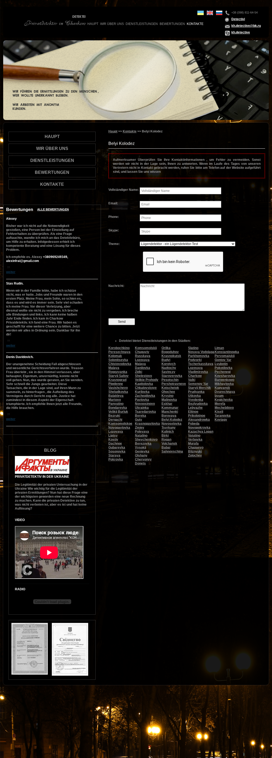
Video (20, 520)
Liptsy (113, 435)
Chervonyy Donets (143, 461)
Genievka (142, 451)
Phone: (113, 217)
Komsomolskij (146, 348)
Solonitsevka (118, 360)
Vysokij (140, 447)
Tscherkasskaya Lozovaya (200, 366)
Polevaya (142, 431)
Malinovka (169, 400)
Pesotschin (170, 380)
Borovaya (169, 415)
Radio (20, 589)
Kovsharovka (225, 376)
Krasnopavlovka (147, 423)
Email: (113, 203)
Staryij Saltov (118, 376)
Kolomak (115, 356)
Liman (219, 348)
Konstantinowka (227, 352)
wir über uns (112, 24)
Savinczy (168, 372)
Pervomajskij (225, 356)
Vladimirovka (198, 372)
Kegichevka (224, 400)
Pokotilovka (223, 368)
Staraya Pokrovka (115, 457)
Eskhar (167, 404)
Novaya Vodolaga (201, 352)
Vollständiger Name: (123, 190)
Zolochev (195, 455)
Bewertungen (172, 24)
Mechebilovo (224, 408)
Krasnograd (117, 380)
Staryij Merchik (199, 388)
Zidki (138, 372)
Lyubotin (221, 364)
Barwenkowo (224, 380)
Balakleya (116, 396)
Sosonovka (116, 451)
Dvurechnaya (225, 392)
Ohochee (168, 392)
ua (200, 13)
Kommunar (170, 408)
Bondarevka (117, 408)
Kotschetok (170, 388)
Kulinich (168, 431)
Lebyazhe (195, 408)
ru (219, 13)
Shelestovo (143, 376)
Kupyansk (222, 388)
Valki (191, 380)
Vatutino (194, 435)
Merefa (220, 404)
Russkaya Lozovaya (142, 358)
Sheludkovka (118, 392)
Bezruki (114, 415)
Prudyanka (196, 392)
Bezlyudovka (198, 404)
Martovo (114, 400)
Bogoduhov (170, 352)
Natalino (141, 435)
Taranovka (223, 415)
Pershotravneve (174, 384)
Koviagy (221, 419)
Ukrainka (142, 408)
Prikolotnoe (196, 415)
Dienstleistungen (142, 24)
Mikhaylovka (224, 384)
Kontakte (195, 24)
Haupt (92, 24)
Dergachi (115, 419)
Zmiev (139, 427)
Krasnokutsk (171, 356)
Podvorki (195, 360)
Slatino (193, 348)
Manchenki (170, 412)
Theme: (114, 244)
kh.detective (240, 32)
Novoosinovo (145, 404)
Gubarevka (116, 447)
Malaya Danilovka (142, 366)
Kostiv (113, 439)
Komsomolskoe (120, 423)
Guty (138, 419)
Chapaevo (195, 447)
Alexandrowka (199, 419)
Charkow (195, 376)
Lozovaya (115, 431)
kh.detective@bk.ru (246, 26)
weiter (10, 272)
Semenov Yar (198, 384)
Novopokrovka (199, 427)
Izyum (219, 396)
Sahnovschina (172, 451)
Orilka (166, 348)
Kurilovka (142, 392)
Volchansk (169, 443)
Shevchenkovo (146, 439)
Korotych (169, 364)
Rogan (166, 439)
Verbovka (195, 439)
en (210, 13)
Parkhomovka (198, 356)
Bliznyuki (195, 451)
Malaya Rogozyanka (117, 370)
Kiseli (219, 412)
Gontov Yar (223, 360)
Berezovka (143, 443)
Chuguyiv (142, 352)
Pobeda (193, 423)
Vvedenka (195, 400)
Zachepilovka (145, 396)
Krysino (167, 396)
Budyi (166, 360)
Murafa (193, 443)
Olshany (141, 455)
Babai (166, 447)
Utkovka (194, 396)
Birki (165, 435)
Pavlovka (142, 400)
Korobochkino (119, 348)
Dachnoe (115, 443)
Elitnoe (193, 412)
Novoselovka (171, 423)
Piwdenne (115, 384)
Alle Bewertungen (53, 209)
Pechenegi (223, 372)
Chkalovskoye (146, 388)
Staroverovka (172, 376)
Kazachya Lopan (200, 431)
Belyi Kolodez (172, 419)
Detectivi (238, 19)
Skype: (113, 230)
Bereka (140, 415)
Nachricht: (116, 286)
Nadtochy (169, 368)
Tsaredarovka (145, 412)
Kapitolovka (144, 384)
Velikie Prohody (146, 380)
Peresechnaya (119, 352)
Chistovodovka (119, 364)
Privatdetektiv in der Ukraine (42, 477)
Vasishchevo (118, 388)
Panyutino (116, 404)
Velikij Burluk (118, 412)
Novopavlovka (119, 427)
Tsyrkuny (169, 427)
